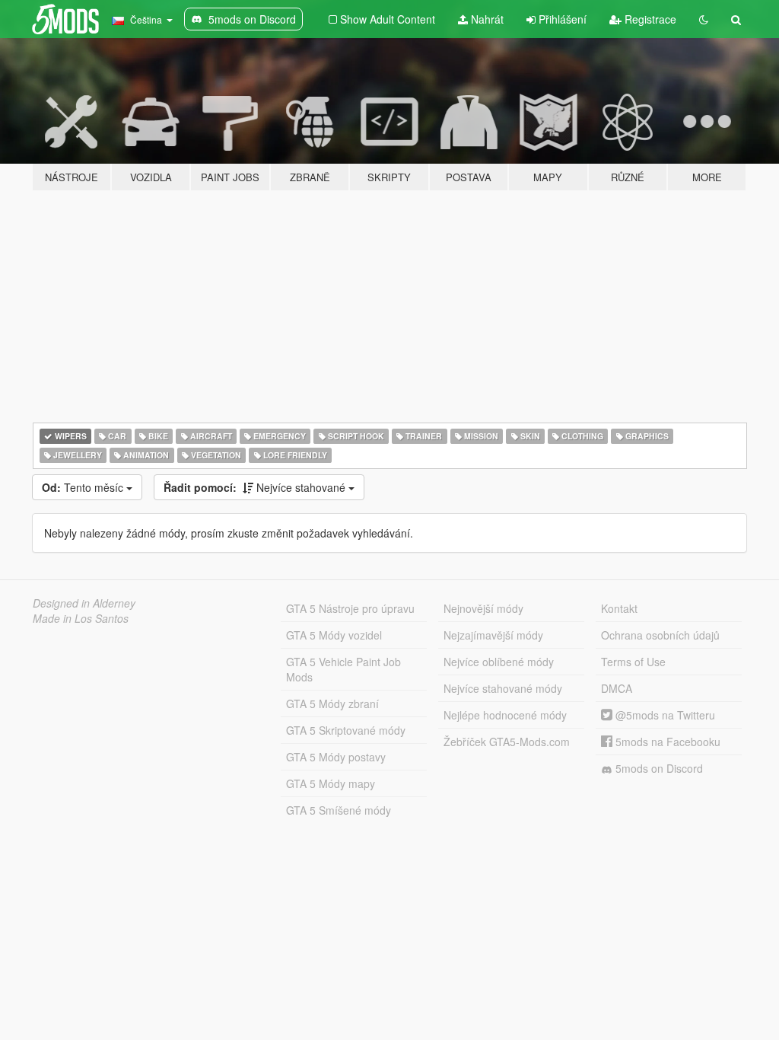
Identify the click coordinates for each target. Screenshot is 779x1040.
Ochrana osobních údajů (660, 635)
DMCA (616, 688)
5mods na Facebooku (666, 741)
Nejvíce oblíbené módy (499, 661)
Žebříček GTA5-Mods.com (507, 741)
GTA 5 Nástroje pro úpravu (350, 608)
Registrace (649, 19)
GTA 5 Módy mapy (330, 783)
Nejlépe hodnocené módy (505, 715)
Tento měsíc (84, 487)
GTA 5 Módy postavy (336, 756)
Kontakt (619, 608)
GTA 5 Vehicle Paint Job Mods (343, 669)
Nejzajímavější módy (493, 635)
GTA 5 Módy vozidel (334, 635)
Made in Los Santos (81, 618)
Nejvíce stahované (256, 487)
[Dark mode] (704, 19)
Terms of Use (633, 661)
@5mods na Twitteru (663, 715)
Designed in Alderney (84, 603)
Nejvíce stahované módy (503, 688)
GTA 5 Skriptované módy (345, 730)
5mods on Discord (657, 768)
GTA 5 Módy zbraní (332, 703)
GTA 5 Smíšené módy (338, 810)
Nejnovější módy (483, 608)
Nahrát (486, 19)
